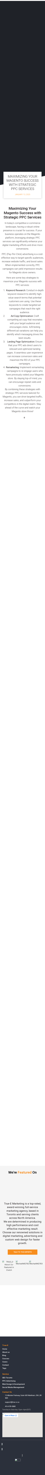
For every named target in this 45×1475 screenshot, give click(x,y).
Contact (5, 1365)
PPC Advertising (8, 1381)
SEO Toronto (7, 1378)
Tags (4, 1368)
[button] (4, 1265)
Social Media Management (13, 1387)
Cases (4, 1362)
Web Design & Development (13, 1384)
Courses (5, 1359)
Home (4, 1349)
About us (6, 1352)
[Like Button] (20, 417)
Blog (4, 1355)
